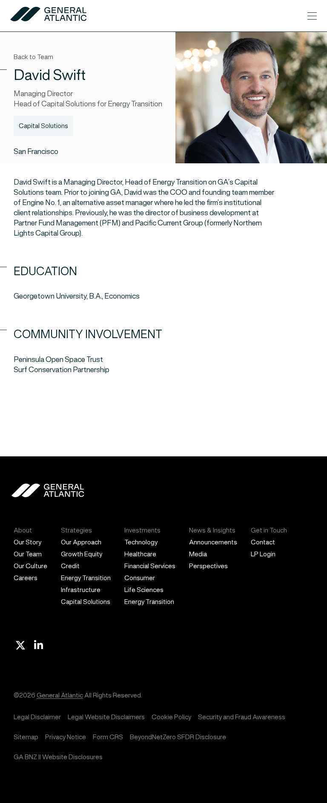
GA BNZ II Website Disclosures (58, 757)
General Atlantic (60, 695)
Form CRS (108, 737)
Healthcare (140, 554)
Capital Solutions (85, 602)
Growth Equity (81, 554)
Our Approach (81, 542)
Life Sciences (144, 590)
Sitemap (26, 737)
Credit (70, 566)
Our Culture (30, 566)
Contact (263, 542)
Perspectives (208, 566)
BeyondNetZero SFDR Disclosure (178, 737)
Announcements (213, 542)
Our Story (27, 542)
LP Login (263, 554)
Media (198, 554)
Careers (25, 578)
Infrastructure (80, 590)
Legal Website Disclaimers (106, 717)
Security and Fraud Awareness (241, 717)
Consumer (139, 578)
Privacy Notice (65, 737)
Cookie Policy (171, 717)
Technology (141, 542)
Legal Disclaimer (37, 717)
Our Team (28, 554)
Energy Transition (86, 578)
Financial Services (149, 566)
